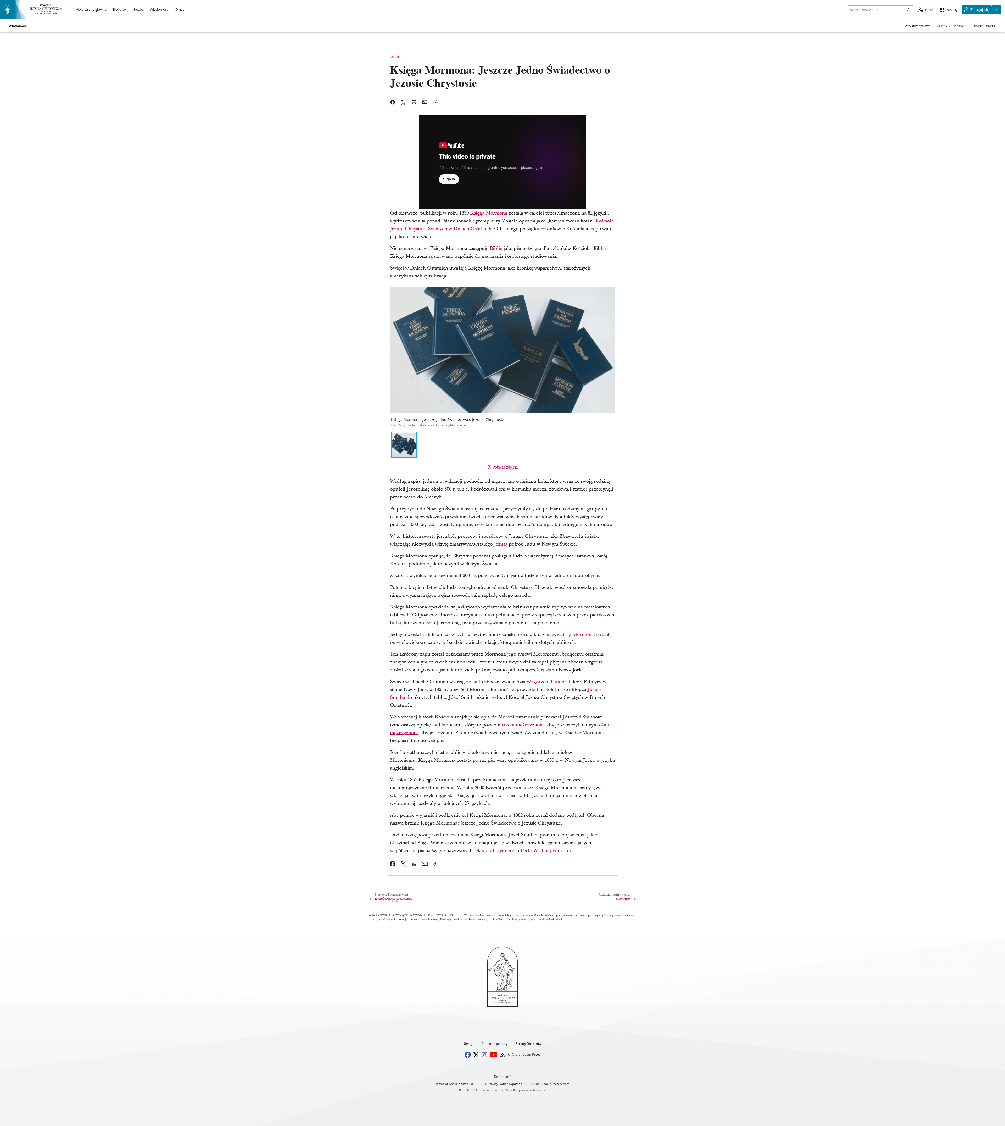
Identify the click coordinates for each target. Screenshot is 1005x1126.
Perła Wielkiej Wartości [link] (546, 850)
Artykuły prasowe (917, 25)
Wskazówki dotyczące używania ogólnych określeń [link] (530, 919)
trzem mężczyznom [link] (523, 725)
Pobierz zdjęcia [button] (505, 467)
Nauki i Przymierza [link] (496, 850)
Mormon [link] (581, 634)
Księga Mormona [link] (488, 213)
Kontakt (960, 25)
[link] (392, 864)
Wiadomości (18, 26)
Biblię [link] (496, 248)
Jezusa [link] (500, 544)
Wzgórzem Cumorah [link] (549, 681)
